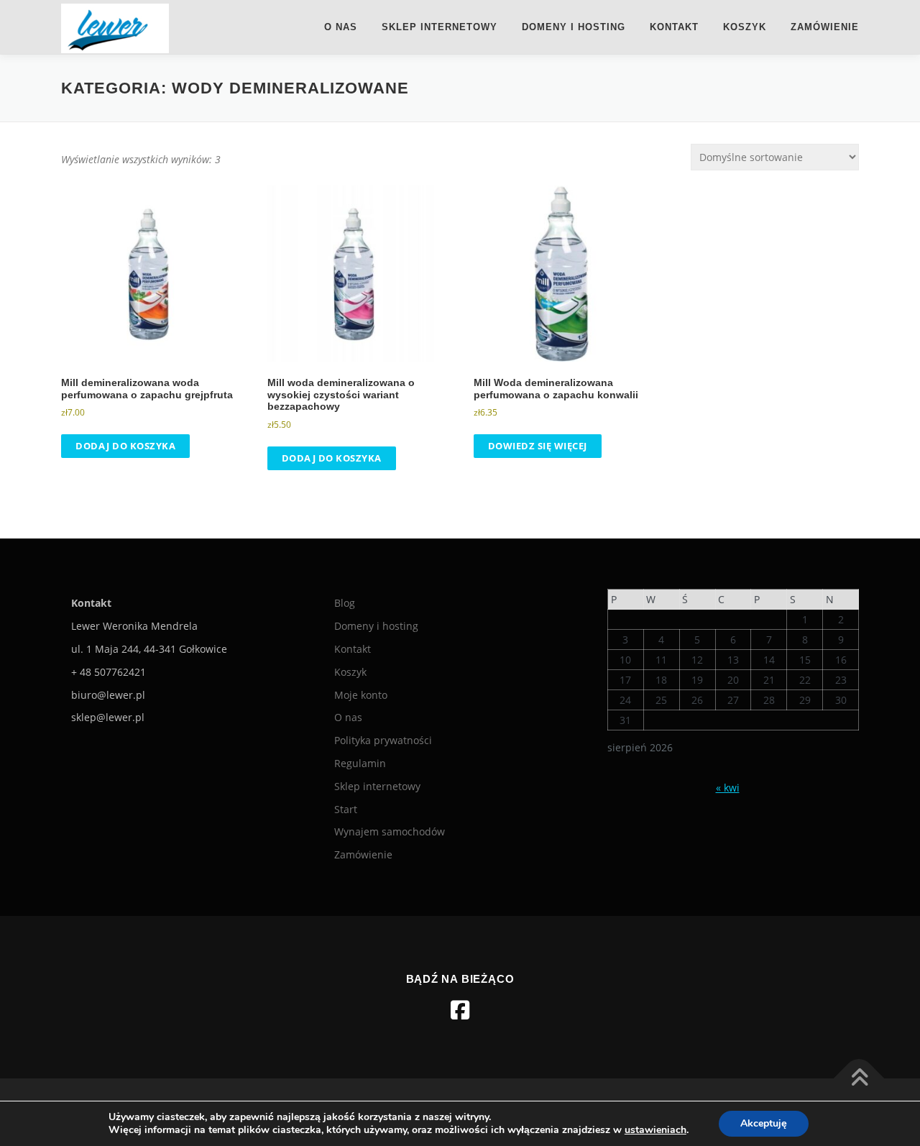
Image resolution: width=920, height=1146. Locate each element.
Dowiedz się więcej (537, 445)
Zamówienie (825, 27)
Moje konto (360, 695)
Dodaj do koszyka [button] (125, 445)
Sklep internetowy (439, 27)
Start (345, 809)
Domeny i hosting (573, 27)
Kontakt (674, 27)
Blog (344, 603)
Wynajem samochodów (389, 831)
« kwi (728, 787)
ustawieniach (655, 1130)
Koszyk (744, 27)
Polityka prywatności (383, 740)
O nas (340, 27)
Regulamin (360, 763)
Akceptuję (763, 1123)
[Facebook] (460, 1010)
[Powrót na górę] (859, 1078)
